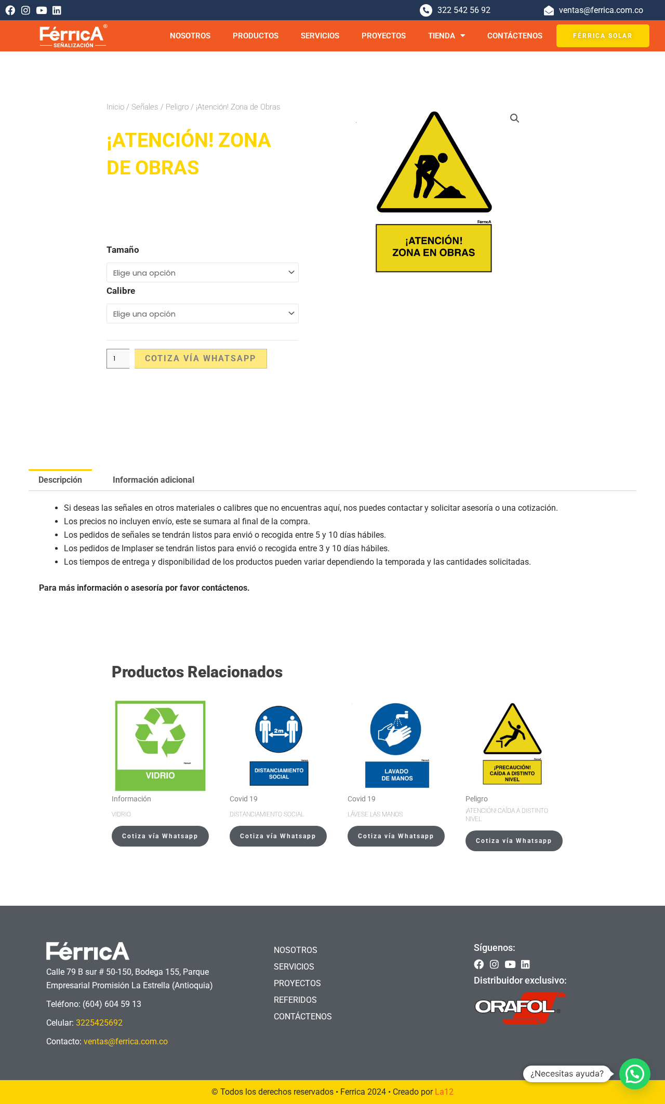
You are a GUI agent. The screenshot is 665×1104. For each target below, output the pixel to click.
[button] (515, 118)
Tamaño (123, 249)
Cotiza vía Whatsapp (200, 358)
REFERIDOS (295, 1000)
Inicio (115, 107)
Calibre (121, 290)
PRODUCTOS (255, 35)
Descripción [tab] (60, 480)
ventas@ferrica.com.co (126, 1041)
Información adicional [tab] (153, 480)
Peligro (177, 107)
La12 (444, 1092)
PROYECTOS (384, 35)
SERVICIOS (320, 35)
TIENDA (441, 35)
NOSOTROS (190, 35)
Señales (144, 107)
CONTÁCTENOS (514, 35)
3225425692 (99, 1023)
